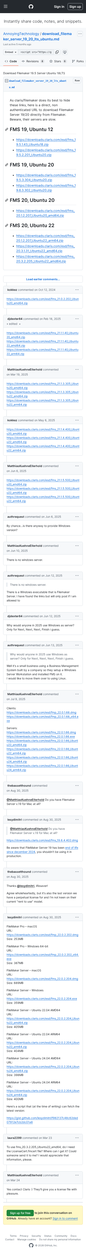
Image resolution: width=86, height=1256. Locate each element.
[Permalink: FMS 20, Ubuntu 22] (7, 225)
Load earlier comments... (43, 279)
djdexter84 (14, 318)
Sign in (59, 7)
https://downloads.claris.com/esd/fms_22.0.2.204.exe (42, 998)
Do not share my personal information (60, 1239)
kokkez (12, 289)
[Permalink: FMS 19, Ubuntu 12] (7, 129)
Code (13, 61)
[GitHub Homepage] (31, 1245)
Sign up (75, 7)
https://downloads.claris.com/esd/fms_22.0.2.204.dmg (42, 978)
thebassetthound (19, 785)
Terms (13, 1235)
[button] (57, 52)
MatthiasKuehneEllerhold (24, 369)
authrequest (15, 516)
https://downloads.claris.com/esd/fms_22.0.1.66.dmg (41, 732)
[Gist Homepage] (31, 6)
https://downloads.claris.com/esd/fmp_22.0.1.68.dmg (41, 712)
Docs (73, 1235)
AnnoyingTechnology (21, 34)
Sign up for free (20, 1213)
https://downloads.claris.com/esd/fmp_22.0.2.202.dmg (42, 934)
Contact (9, 1239)
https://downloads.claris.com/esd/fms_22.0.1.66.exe (41, 736)
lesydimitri (14, 819)
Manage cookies (26, 1239)
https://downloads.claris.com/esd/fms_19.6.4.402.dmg (42, 840)
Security (36, 1235)
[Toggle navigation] (5, 6)
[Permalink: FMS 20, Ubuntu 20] (7, 200)
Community (61, 1235)
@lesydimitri (25, 885)
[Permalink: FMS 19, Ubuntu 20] (7, 164)
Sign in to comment (65, 1218)
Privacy (24, 1235)
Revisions (34, 61)
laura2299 (14, 1137)
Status (47, 1235)
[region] (43, 180)
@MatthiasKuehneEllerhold (25, 799)
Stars (60, 61)
